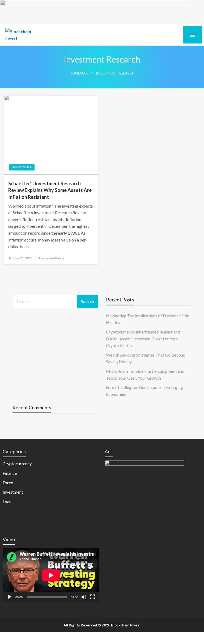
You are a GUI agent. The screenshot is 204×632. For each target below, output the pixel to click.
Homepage (79, 73)
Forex (8, 482)
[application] (51, 575)
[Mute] (84, 597)
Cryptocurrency (17, 463)
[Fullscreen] (92, 597)
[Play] (9, 597)
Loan (7, 501)
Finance (10, 473)
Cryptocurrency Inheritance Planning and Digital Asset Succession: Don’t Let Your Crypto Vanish (143, 338)
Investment (21, 167)
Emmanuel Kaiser (52, 258)
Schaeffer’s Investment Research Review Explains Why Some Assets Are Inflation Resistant (50, 190)
